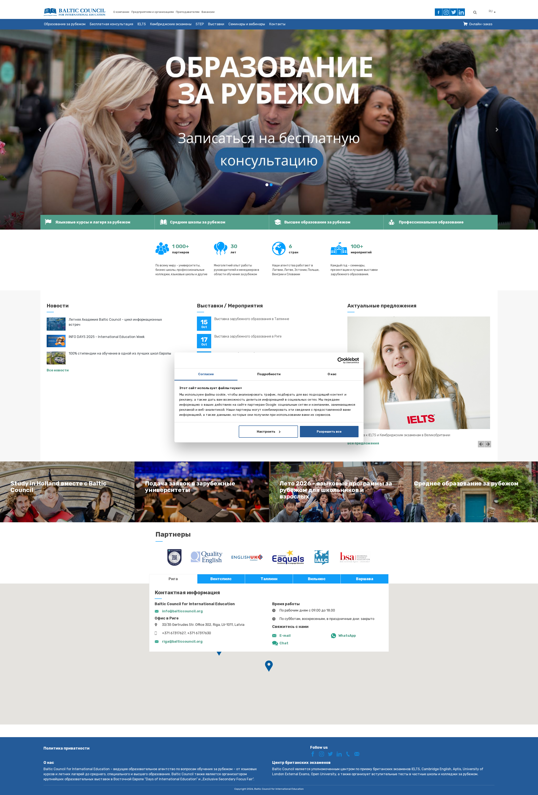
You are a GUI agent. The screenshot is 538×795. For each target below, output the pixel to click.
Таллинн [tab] (269, 579)
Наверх (520, 784)
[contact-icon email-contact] (358, 754)
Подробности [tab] (269, 374)
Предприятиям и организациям (152, 11)
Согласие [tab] (206, 374)
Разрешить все (329, 431)
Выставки (216, 24)
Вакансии (208, 11)
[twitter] (453, 12)
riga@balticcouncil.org (182, 641)
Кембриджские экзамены (170, 24)
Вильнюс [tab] (317, 579)
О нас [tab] (332, 374)
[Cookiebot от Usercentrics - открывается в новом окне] (340, 360)
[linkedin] (461, 12)
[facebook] (438, 12)
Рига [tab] (173, 579)
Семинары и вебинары (246, 24)
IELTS (141, 24)
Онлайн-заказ (480, 24)
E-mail (285, 636)
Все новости (58, 370)
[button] (40, 129)
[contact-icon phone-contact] (349, 754)
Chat (284, 643)
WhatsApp (347, 636)
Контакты (277, 24)
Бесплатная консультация (111, 24)
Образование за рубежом (65, 24)
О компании (121, 11)
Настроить (266, 431)
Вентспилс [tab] (221, 579)
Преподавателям (187, 11)
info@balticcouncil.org (182, 611)
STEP (200, 24)
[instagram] (446, 12)
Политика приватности (67, 748)
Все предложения (363, 443)
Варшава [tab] (364, 579)
